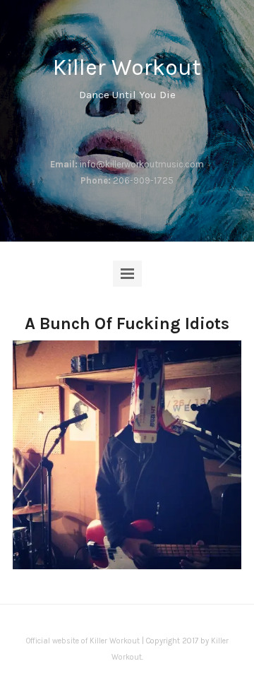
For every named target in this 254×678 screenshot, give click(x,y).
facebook (91, 130)
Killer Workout (127, 67)
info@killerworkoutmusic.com (142, 164)
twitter (159, 130)
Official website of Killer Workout (83, 641)
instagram (114, 130)
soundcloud (136, 130)
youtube (182, 130)
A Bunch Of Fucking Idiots (127, 323)
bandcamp (69, 130)
